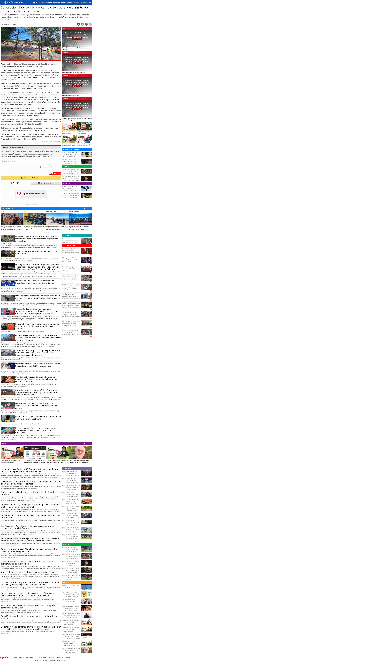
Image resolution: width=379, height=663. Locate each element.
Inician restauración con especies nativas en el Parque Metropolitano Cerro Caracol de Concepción (36, 430)
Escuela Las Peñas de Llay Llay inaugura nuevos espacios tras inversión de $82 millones (73, 517)
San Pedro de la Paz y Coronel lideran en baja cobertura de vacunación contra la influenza (27, 527)
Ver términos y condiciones (31, 204)
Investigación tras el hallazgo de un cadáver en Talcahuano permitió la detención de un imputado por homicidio (27, 594)
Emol (34, 660)
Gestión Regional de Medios (21, 657)
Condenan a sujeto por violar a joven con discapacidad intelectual (73, 530)
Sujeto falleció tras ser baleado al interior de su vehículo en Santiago (70, 154)
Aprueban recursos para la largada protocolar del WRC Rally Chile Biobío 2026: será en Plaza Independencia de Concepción (37, 352)
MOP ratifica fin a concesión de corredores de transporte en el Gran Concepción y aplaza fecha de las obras (37, 238)
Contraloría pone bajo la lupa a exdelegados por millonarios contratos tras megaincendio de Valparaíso (70, 280)
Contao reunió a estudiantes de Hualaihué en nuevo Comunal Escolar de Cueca (72, 482)
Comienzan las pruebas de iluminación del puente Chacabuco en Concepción (30, 516)
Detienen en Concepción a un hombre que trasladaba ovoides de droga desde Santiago (35, 281)
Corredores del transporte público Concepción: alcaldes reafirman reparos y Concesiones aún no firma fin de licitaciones (37, 392)
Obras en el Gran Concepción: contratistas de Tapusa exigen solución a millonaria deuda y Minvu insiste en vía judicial (38, 337)
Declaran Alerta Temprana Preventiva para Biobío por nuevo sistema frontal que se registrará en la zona (37, 298)
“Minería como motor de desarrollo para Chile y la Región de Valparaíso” (72, 636)
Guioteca (47, 660)
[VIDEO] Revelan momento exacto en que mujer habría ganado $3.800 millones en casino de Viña (71, 288)
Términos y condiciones (50, 657)
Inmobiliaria (53, 660)
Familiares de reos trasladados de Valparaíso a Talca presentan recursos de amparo (71, 297)
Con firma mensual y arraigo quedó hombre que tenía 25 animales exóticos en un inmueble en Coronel (31, 505)
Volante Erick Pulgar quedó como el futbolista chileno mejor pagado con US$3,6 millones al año (71, 179)
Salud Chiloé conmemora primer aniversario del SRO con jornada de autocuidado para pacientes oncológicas (73, 497)
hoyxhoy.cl (67, 660)
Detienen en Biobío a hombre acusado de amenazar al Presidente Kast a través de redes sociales (36, 405)
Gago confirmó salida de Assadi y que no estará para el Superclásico (73, 578)
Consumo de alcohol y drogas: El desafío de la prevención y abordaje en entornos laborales (71, 595)
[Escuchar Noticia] (8, 19)
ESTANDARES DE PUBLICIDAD (64, 657)
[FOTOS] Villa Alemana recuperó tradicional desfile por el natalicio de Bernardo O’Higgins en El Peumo (70, 316)
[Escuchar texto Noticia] (59, 141)
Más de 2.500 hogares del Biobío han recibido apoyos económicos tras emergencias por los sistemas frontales (36, 379)
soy (53, 247)
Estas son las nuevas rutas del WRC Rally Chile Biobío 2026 (36, 252)
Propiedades (60, 660)
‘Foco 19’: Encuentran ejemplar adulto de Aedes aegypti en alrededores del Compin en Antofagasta (73, 511)
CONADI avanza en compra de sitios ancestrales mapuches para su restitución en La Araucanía (71, 324)
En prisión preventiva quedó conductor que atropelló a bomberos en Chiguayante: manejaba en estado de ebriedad (31, 583)
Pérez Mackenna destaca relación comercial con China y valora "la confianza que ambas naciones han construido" (73, 476)
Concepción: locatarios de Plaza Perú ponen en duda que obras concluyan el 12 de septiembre (29, 550)
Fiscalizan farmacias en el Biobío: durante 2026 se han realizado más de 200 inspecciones (37, 364)
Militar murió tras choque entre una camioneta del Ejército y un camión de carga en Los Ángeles (28, 276)
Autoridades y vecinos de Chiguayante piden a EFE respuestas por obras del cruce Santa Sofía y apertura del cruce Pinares (31, 539)
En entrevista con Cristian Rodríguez (70, 600)
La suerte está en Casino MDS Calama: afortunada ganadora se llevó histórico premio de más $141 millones (29, 470)
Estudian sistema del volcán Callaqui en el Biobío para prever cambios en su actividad (28, 606)
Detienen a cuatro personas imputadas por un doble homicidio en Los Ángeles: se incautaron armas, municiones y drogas (31, 627)
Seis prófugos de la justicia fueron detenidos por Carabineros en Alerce (71, 161)
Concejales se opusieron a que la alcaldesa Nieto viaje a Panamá (71, 269)
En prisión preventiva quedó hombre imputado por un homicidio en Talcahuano (38, 417)
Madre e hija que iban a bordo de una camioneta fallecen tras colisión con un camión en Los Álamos (37, 326)
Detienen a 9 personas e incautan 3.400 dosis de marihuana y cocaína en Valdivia (73, 524)
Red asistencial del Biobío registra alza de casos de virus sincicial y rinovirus (31, 493)
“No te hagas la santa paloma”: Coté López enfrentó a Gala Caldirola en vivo (73, 488)
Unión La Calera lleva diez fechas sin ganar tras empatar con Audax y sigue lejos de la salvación (71, 172)
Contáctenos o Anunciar (36, 657)
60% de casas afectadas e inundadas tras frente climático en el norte (72, 615)
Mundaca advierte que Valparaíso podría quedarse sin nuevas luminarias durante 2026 (70, 189)
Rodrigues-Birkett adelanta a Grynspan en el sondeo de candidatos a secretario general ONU (71, 306)
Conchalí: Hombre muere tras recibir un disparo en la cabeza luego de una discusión (70, 196)
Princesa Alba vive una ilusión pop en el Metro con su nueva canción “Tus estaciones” (71, 609)
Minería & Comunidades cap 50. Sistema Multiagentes (72, 622)
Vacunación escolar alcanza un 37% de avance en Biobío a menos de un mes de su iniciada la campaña (30, 482)
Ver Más (77, 541)
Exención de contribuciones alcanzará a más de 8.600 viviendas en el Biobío (31, 617)
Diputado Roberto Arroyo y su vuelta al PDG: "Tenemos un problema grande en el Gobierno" (27, 562)
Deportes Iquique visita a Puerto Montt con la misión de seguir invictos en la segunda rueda (72, 538)
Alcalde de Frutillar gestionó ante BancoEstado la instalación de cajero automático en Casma (73, 503)
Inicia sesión (33, 156)
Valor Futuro (40, 660)
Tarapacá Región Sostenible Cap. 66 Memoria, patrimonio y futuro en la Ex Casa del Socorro (72, 645)
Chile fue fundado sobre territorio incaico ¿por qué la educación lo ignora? (72, 651)
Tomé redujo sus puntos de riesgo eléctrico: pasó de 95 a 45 (28, 572)
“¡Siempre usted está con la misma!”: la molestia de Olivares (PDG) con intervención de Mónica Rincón (71, 262)
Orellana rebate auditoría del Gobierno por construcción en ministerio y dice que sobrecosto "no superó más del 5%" (71, 253)
